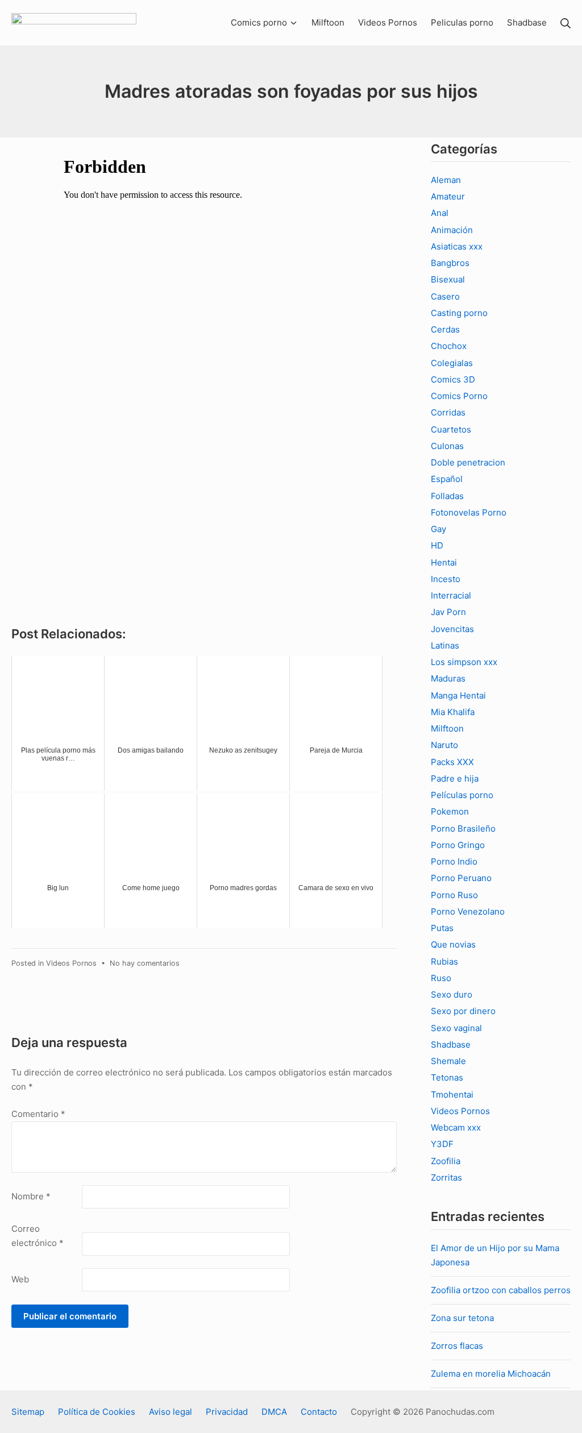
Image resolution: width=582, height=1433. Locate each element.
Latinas (445, 645)
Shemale (448, 1061)
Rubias (444, 961)
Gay (438, 529)
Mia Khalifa (453, 712)
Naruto (444, 745)
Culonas (447, 446)
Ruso (441, 978)
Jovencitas (452, 629)
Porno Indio (454, 861)
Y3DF (442, 1144)
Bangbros (450, 262)
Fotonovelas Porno (468, 512)
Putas (442, 928)
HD (437, 545)
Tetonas (447, 1077)
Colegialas (452, 363)
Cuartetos (451, 429)
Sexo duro (451, 994)
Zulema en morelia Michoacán (491, 1373)
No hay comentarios (145, 963)
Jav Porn (448, 612)
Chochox (449, 345)
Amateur (448, 196)
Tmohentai (452, 1094)
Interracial (451, 595)
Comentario (38, 1113)
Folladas (447, 496)
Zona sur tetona (462, 1317)
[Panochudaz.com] (73, 22)
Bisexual (448, 279)
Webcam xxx (456, 1127)
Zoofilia (445, 1161)
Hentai (444, 562)
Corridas (448, 412)
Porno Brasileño (463, 828)
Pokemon (450, 811)
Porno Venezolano (468, 911)
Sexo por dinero (463, 1011)
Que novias (453, 944)
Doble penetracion (468, 462)
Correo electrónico (37, 1236)
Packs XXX (452, 762)
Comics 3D (453, 379)
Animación (452, 230)
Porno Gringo (458, 845)
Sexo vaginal (456, 1028)
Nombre (31, 1196)
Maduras (448, 678)
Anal (439, 212)
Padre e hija (455, 778)
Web (20, 1279)
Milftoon (447, 728)
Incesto (445, 579)
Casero (445, 296)
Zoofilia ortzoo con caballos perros (501, 1290)
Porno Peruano (461, 878)
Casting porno (459, 313)
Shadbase (451, 1044)
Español (447, 478)
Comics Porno (459, 396)
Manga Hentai (458, 695)
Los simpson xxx (464, 662)
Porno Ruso (454, 895)
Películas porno (462, 795)
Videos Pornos (71, 963)
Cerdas (445, 329)
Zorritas (446, 1177)
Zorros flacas (457, 1345)
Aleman (446, 180)
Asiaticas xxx (457, 246)
